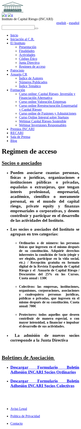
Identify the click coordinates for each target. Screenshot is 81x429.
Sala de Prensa (20, 137)
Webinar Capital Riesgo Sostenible (42, 121)
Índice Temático (30, 86)
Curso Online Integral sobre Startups (44, 117)
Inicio (14, 35)
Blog (13, 141)
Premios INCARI (22, 129)
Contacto (16, 423)
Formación (17, 90)
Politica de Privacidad (25, 416)
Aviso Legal (18, 409)
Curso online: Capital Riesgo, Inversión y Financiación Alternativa (47, 96)
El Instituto (17, 43)
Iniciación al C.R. (22, 39)
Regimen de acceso (32, 66)
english (61, 23)
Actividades (27, 55)
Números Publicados (33, 82)
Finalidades (27, 51)
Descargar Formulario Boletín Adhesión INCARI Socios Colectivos (44, 383)
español (74, 23)
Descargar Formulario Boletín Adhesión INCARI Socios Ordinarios (44, 369)
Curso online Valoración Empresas (42, 102)
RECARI (16, 133)
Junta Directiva (29, 62)
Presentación (27, 47)
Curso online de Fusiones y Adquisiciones (47, 113)
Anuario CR (18, 74)
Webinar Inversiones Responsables (42, 125)
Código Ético (28, 59)
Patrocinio (17, 70)
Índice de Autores (31, 78)
